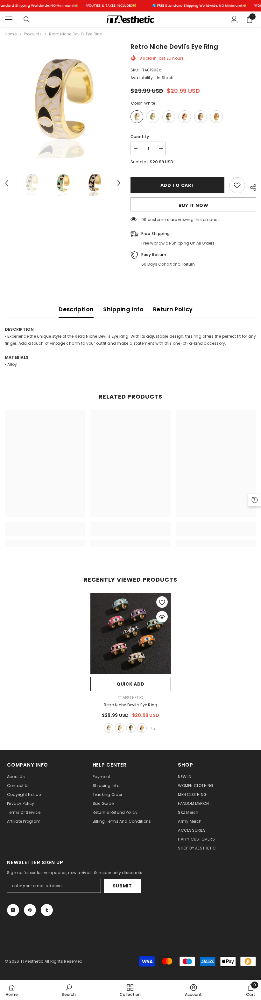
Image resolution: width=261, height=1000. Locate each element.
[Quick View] (162, 616)
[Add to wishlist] (237, 185)
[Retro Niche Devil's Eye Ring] (130, 633)
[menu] (8, 19)
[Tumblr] (47, 910)
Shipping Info (123, 309)
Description (76, 309)
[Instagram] (13, 910)
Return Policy (173, 309)
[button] (6, 183)
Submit (122, 886)
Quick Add (130, 684)
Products (33, 34)
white (108, 728)
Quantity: (140, 136)
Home (11, 34)
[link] (45, 532)
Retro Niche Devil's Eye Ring (131, 705)
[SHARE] (250, 186)
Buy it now (193, 205)
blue (119, 728)
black (131, 728)
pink (142, 728)
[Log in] (234, 19)
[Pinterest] (30, 910)
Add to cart (177, 185)
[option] (63, 100)
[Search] (27, 19)
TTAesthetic (130, 697)
